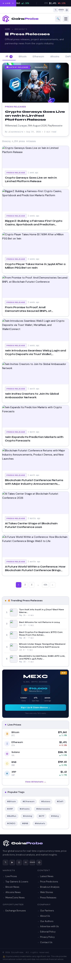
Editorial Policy (47, 931)
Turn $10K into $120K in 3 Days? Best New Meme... (41, 610)
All (9, 56)
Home (7, 29)
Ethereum (38, 56)
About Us (45, 915)
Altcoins (54, 56)
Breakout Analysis (49, 886)
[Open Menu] (66, 19)
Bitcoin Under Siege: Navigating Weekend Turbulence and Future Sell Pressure (42, 645)
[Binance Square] (66, 10)
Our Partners (47, 910)
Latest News (46, 876)
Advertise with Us (49, 926)
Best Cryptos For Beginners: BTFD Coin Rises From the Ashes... (41, 633)
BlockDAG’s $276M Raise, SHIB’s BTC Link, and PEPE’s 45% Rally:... (42, 657)
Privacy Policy (47, 937)
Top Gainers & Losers (17, 881)
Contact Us (46, 942)
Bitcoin (23, 56)
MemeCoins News (15, 897)
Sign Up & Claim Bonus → (35, 707)
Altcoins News (13, 892)
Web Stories (46, 892)
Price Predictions (49, 881)
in (26, 862)
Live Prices (11, 876)
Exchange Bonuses (16, 910)
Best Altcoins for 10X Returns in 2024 (39, 622)
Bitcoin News (12, 886)
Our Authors (46, 921)
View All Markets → (35, 782)
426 (45, 584)
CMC (32, 862)
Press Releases (48, 897)
